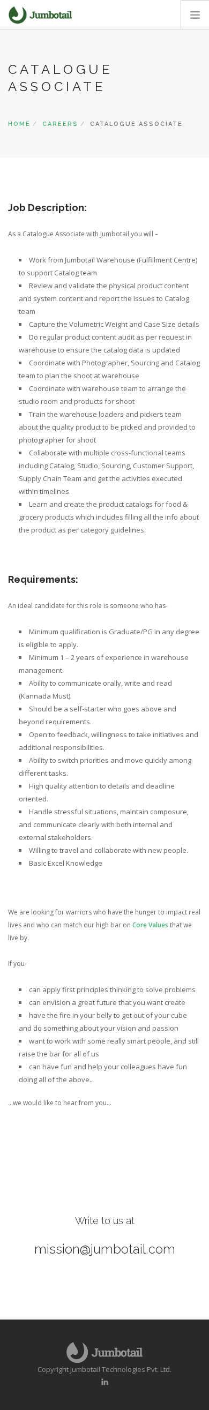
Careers (60, 124)
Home (19, 124)
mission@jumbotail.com (104, 1249)
